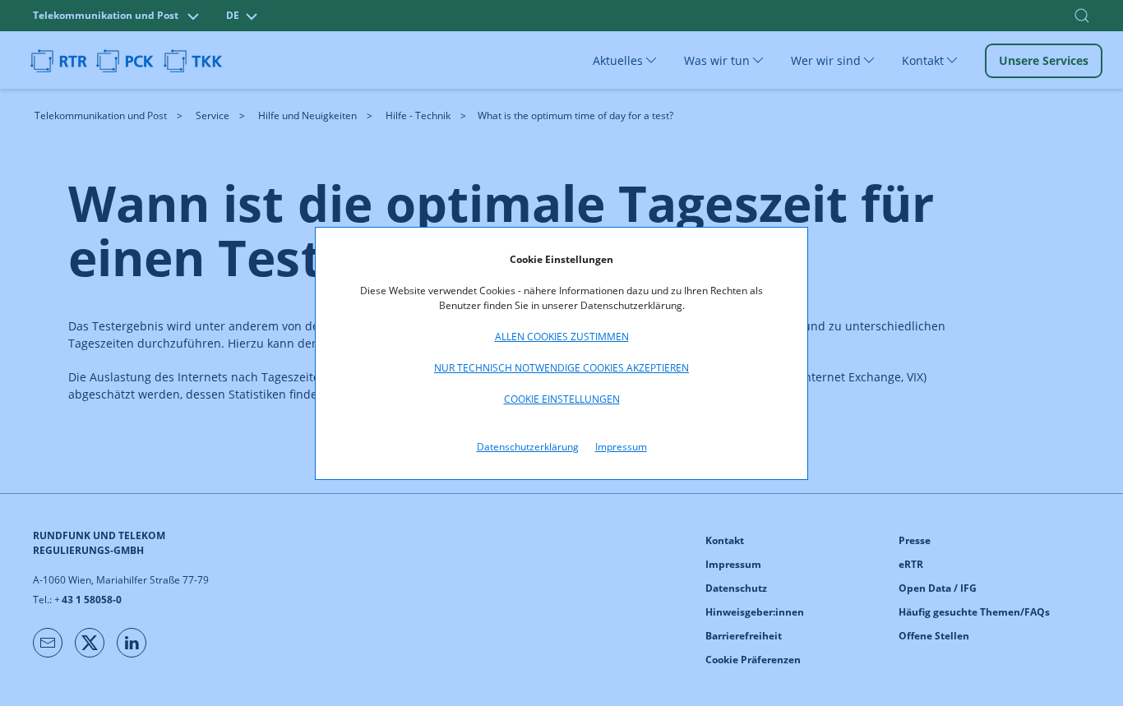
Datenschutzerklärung (528, 447)
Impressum (621, 447)
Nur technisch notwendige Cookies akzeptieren (561, 368)
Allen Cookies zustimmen (562, 337)
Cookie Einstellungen (562, 399)
